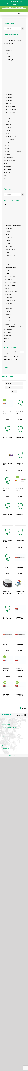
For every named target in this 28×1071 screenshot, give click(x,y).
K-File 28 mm (9, 97)
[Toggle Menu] (25, 13)
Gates (7, 70)
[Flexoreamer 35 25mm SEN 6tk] (20, 557)
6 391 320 (14, 726)
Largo (7, 115)
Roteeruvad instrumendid (12, 136)
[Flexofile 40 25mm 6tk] (7, 557)
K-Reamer (8, 103)
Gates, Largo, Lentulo (11, 73)
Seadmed (7, 172)
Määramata (8, 166)
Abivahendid (9, 50)
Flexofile (8, 64)
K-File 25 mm (9, 94)
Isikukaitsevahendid (10, 160)
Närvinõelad (9, 124)
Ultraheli (8, 154)
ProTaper (8, 130)
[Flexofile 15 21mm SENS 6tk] (20, 532)
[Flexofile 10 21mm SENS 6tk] (7, 506)
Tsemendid (8, 148)
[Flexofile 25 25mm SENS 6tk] (7, 583)
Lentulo (8, 118)
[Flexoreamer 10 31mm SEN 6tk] (7, 634)
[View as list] (15, 391)
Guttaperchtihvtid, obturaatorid (13, 79)
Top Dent (7, 175)
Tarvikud (8, 142)
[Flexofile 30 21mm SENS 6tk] (7, 532)
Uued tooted (8, 178)
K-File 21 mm (9, 91)
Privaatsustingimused (7, 744)
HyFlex (7, 85)
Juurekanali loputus (10, 88)
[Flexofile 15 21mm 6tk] (7, 480)
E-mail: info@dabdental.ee (17, 7)
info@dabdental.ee (6, 726)
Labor (6, 163)
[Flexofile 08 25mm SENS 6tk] (7, 609)
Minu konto (5, 733)
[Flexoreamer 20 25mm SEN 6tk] (20, 660)
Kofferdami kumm (10, 112)
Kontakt (4, 737)
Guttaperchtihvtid (10, 76)
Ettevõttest (4, 735)
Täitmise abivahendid (11, 139)
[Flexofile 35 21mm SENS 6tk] (20, 429)
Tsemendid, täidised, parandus (13, 151)
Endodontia (8, 48)
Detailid (8, 419)
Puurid (7, 133)
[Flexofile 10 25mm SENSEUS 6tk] (20, 583)
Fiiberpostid (9, 56)
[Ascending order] (21, 383)
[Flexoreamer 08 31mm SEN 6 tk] (20, 609)
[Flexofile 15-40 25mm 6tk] (20, 454)
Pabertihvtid (9, 127)
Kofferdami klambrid (11, 109)
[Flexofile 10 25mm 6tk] (7, 454)
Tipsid (7, 145)
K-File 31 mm (9, 100)
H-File (7, 82)
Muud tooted (8, 169)
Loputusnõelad (9, 121)
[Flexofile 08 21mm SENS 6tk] (20, 403)
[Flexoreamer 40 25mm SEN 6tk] (20, 634)
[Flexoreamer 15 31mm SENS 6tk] (20, 506)
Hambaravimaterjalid (10, 157)
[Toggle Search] (21, 13)
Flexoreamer (9, 67)
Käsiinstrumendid (10, 106)
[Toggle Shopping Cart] (19, 13)
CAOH (7, 53)
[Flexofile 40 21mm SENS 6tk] (7, 429)
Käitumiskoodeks (6, 747)
